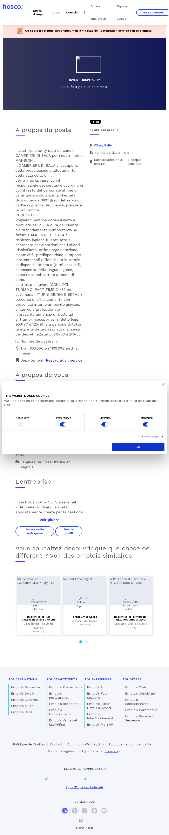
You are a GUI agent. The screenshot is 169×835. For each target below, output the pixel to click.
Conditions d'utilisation (85, 744)
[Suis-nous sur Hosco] (65, 811)
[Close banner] (163, 384)
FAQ (82, 751)
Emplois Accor (98, 687)
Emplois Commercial (141, 710)
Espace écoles (122, 12)
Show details (150, 436)
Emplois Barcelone (26, 687)
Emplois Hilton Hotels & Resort (99, 706)
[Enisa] (84, 821)
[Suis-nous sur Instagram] (84, 811)
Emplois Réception (64, 704)
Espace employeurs (98, 12)
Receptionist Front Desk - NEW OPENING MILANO (131, 618)
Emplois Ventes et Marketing (63, 722)
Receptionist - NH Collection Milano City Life (38, 618)
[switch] (63, 424)
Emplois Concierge (140, 693)
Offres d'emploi (39, 12)
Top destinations (22, 679)
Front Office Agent (85, 616)
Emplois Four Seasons (97, 695)
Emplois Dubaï (22, 693)
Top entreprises (98, 679)
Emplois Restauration (59, 695)
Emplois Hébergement (60, 712)
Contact (56, 744)
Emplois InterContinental (100, 716)
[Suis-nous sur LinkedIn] (94, 811)
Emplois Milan (22, 706)
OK (138, 447)
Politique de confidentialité (130, 744)
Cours (56, 12)
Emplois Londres (24, 700)
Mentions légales (61, 751)
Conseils (72, 12)
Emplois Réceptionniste (136, 702)
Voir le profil (69, 531)
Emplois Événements (65, 687)
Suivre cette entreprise (35, 531)
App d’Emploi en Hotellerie (84, 787)
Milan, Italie (102, 145)
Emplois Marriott (100, 724)
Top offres (132, 679)
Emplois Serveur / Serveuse (139, 718)
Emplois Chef (135, 687)
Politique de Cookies (29, 744)
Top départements (62, 679)
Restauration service (114, 30)
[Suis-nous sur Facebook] (75, 811)
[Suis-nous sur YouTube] (104, 811)
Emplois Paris (22, 712)
